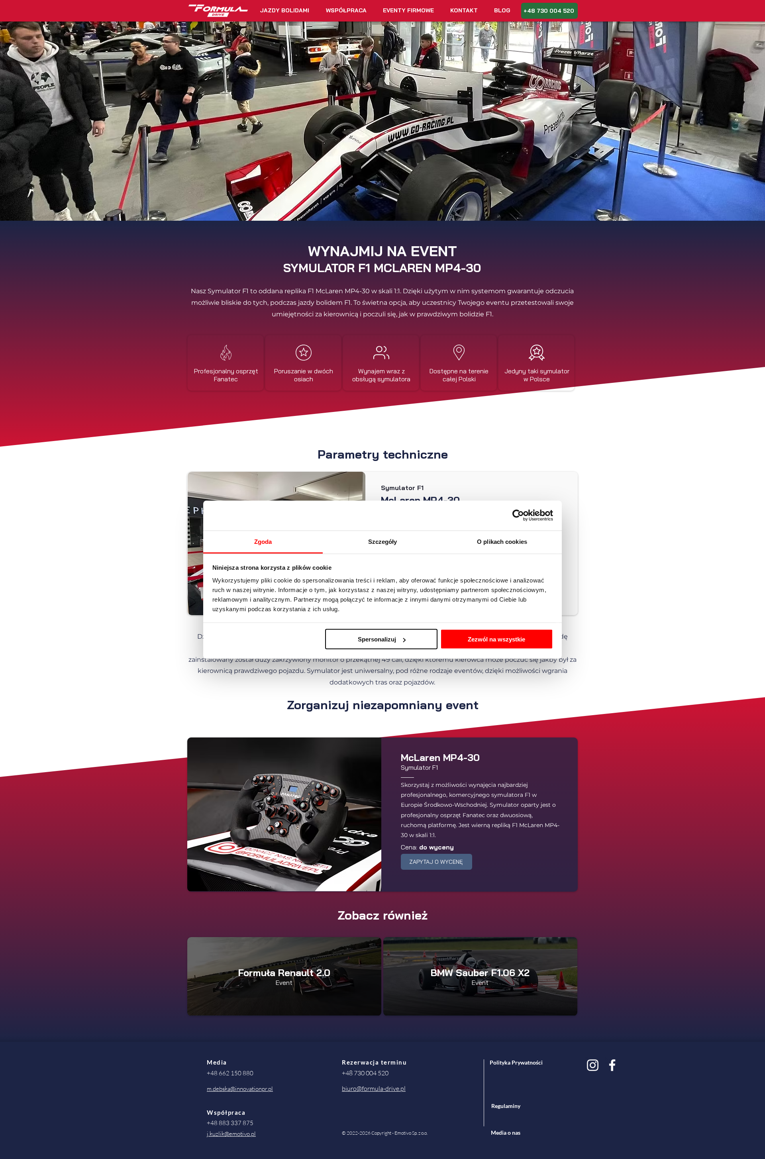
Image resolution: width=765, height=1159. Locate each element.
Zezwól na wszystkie (496, 639)
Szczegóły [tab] (382, 541)
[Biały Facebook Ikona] (612, 1065)
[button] (284, 11)
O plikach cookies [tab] (502, 541)
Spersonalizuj (377, 639)
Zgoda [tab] (263, 541)
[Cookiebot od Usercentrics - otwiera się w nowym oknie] (518, 516)
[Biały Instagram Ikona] (592, 1065)
